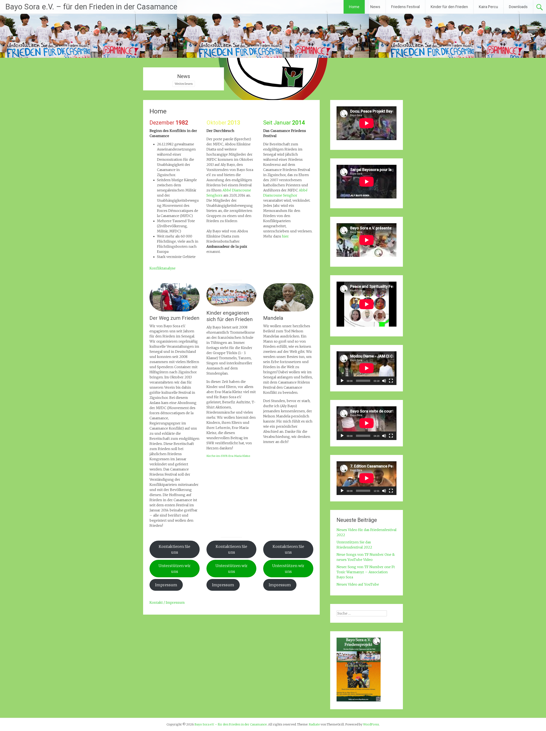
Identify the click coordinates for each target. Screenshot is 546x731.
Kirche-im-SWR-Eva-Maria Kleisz (228, 455)
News (375, 6)
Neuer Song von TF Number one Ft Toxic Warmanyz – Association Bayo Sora (366, 572)
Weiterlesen (184, 84)
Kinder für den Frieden (449, 6)
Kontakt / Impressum (167, 602)
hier (285, 236)
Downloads (518, 6)
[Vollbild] (391, 381)
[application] (366, 368)
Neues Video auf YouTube (358, 584)
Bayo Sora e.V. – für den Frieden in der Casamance (91, 6)
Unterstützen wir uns (174, 568)
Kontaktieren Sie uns (174, 549)
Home (354, 6)
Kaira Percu (488, 6)
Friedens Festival (405, 6)
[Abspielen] (342, 381)
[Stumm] (384, 381)
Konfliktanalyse (163, 268)
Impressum (166, 584)
